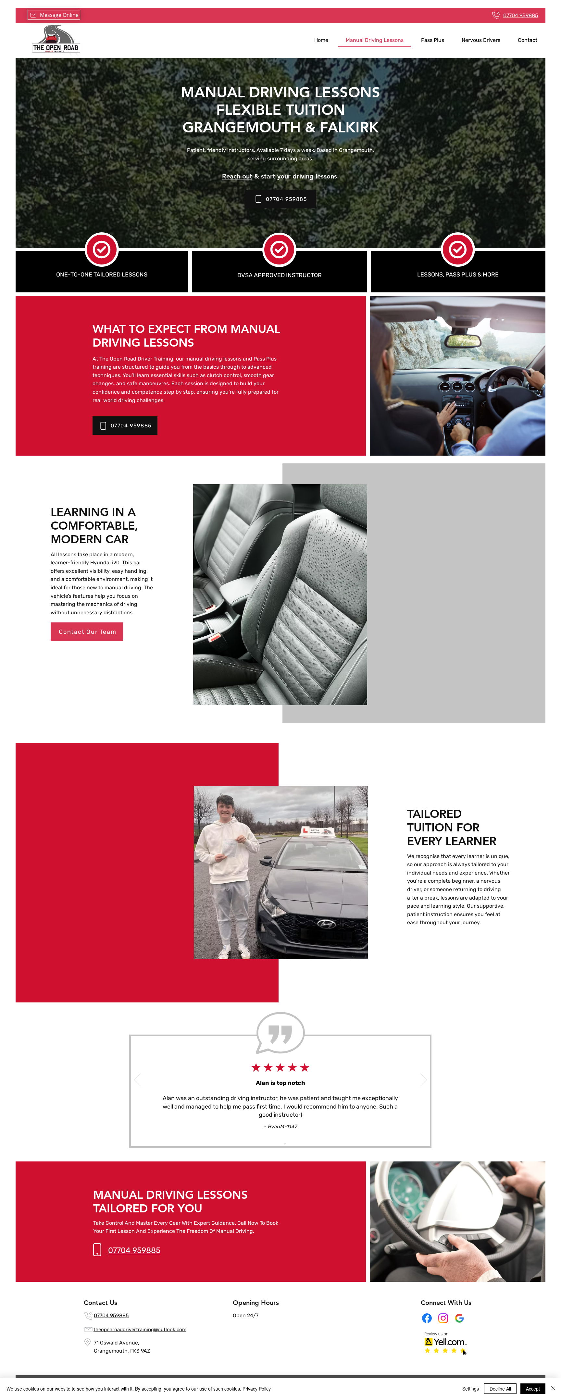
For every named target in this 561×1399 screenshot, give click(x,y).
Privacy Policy (257, 1388)
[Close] (553, 1388)
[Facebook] (426, 1318)
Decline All (500, 1388)
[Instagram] (443, 1318)
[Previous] (137, 1080)
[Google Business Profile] (459, 1318)
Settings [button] (470, 1388)
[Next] (423, 1080)
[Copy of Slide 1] (285, 1144)
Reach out (237, 176)
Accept (533, 1388)
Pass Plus (265, 359)
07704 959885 (111, 1315)
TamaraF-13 (282, 1124)
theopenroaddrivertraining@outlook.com (140, 1329)
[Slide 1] (277, 1144)
